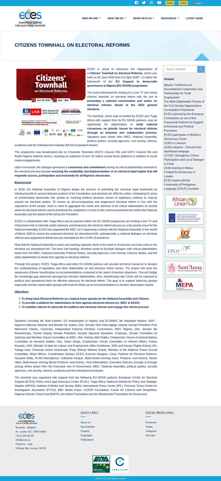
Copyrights (86, 435)
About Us (86, 422)
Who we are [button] (90, 18)
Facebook (151, 422)
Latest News (194, 18)
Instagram (151, 431)
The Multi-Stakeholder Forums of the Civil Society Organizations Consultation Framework (184, 105)
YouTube (150, 435)
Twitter (149, 426)
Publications (87, 439)
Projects (85, 431)
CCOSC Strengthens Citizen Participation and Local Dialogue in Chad (184, 159)
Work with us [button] (142, 18)
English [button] (199, 3)
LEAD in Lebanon (175, 143)
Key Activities (88, 426)
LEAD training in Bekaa (178, 167)
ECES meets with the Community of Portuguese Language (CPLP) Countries (181, 184)
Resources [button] (169, 18)
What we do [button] (116, 18)
